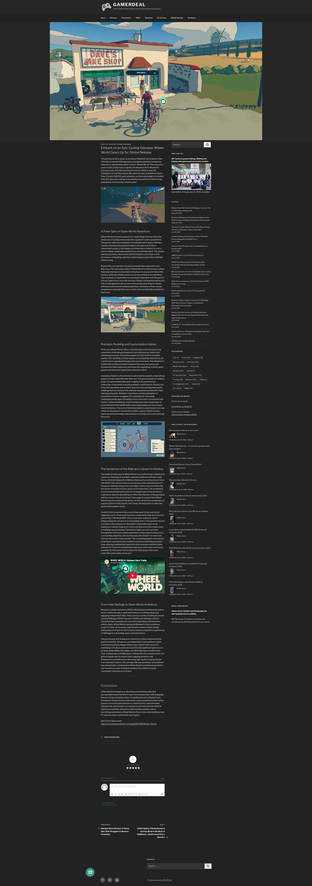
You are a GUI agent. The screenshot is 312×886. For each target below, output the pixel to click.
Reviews (113, 18)
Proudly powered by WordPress (159, 880)
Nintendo (148, 18)
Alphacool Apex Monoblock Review (183, 480)
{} (142, 794)
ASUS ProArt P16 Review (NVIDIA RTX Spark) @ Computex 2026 (188, 565)
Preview (178, 379)
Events (186, 358)
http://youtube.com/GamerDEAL (184, 414)
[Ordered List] (125, 794)
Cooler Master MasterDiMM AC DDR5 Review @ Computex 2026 (188, 531)
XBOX (138, 18)
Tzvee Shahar (124, 144)
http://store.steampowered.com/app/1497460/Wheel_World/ (129, 724)
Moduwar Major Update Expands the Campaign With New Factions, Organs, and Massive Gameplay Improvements (189, 303)
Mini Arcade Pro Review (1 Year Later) (183, 430)
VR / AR (177, 388)
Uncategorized (112, 737)
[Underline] (119, 794)
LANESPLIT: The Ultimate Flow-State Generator (190, 324)
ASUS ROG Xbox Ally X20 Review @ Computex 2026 (189, 548)
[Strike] (122, 794)
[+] (146, 794)
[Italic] (115, 794)
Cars (176, 358)
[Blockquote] (132, 794)
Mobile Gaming (177, 18)
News (195, 366)
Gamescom (178, 362)
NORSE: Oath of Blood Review (183, 341)
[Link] (139, 794)
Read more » (181, 434)
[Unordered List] (129, 794)
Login (162, 778)
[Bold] (112, 794)
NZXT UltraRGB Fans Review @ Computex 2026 (188, 496)
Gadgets (198, 358)
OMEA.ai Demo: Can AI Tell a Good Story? (187, 255)
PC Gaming (161, 18)
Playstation (126, 18)
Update (196, 384)
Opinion (191, 371)
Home (103, 18)
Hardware (192, 18)
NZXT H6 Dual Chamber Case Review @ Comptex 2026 (188, 512)
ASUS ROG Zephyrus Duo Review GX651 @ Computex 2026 (186, 583)
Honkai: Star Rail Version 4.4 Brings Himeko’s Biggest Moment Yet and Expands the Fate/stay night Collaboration (190, 315)
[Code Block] (136, 794)
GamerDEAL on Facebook (181, 406)
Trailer (203, 379)
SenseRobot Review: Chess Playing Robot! (185, 464)
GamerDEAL (129, 4)
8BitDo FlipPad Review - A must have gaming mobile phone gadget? (189, 447)
